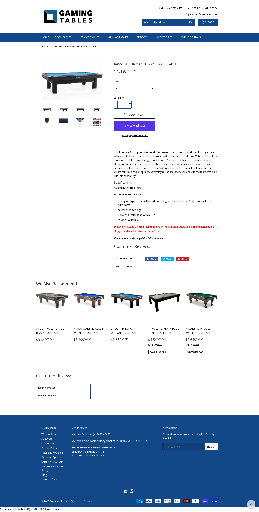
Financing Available (52, 452)
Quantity (119, 97)
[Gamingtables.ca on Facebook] (126, 491)
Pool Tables (63, 37)
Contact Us (47, 443)
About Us (46, 438)
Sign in (189, 14)
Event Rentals (191, 37)
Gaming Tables (118, 37)
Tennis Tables (90, 37)
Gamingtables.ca (58, 501)
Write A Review (49, 434)
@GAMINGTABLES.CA (134, 441)
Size (116, 81)
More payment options (135, 135)
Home (45, 37)
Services (142, 37)
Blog (44, 475)
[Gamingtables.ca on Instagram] (132, 491)
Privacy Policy (49, 448)
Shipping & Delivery (52, 461)
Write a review (124, 266)
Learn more (52, 509)
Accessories (164, 37)
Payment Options (51, 457)
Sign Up (211, 446)
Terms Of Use (49, 479)
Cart (210, 22)
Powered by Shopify (81, 501)
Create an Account (208, 14)
